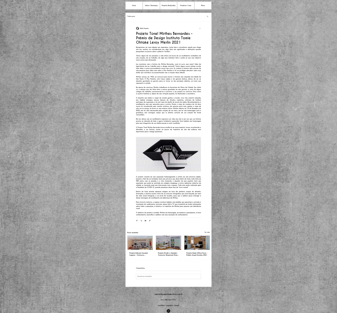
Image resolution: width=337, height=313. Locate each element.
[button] (207, 16)
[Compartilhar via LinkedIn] (145, 220)
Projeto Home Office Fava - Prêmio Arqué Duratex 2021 (196, 254)
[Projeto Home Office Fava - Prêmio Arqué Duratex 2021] (197, 243)
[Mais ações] (200, 28)
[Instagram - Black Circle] (168, 311)
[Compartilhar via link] (150, 220)
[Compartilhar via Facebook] (137, 220)
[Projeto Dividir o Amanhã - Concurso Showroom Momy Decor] (168, 243)
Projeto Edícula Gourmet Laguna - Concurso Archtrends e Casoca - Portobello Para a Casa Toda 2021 (138, 254)
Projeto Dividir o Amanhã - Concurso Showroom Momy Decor (168, 254)
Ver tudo (207, 232)
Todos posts (131, 16)
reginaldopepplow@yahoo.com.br (168, 294)
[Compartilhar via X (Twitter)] (141, 220)
